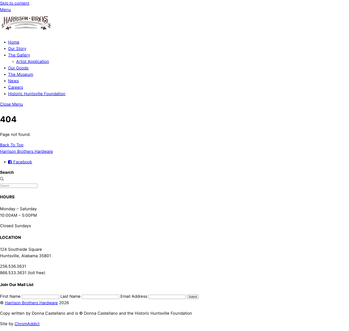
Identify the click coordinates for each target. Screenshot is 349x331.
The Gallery (19, 55)
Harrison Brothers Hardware (31, 302)
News (13, 80)
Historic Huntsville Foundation (36, 93)
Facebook (22, 161)
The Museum (20, 74)
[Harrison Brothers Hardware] (26, 31)
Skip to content (14, 3)
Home (13, 42)
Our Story (17, 48)
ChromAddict (27, 323)
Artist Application (32, 61)
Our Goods (18, 68)
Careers (15, 87)
